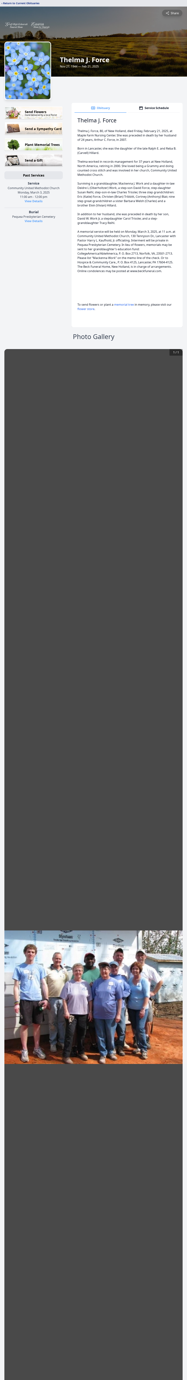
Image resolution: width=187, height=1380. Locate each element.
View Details (34, 201)
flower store (85, 309)
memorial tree (124, 305)
